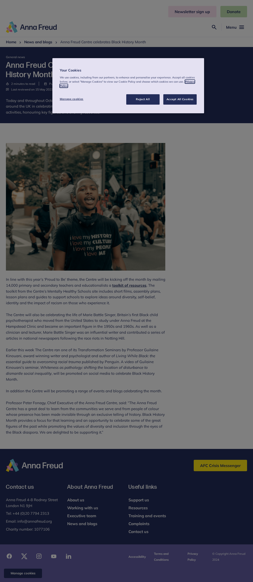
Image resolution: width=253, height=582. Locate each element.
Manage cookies (72, 99)
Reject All (143, 99)
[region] (128, 85)
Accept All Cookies (180, 99)
